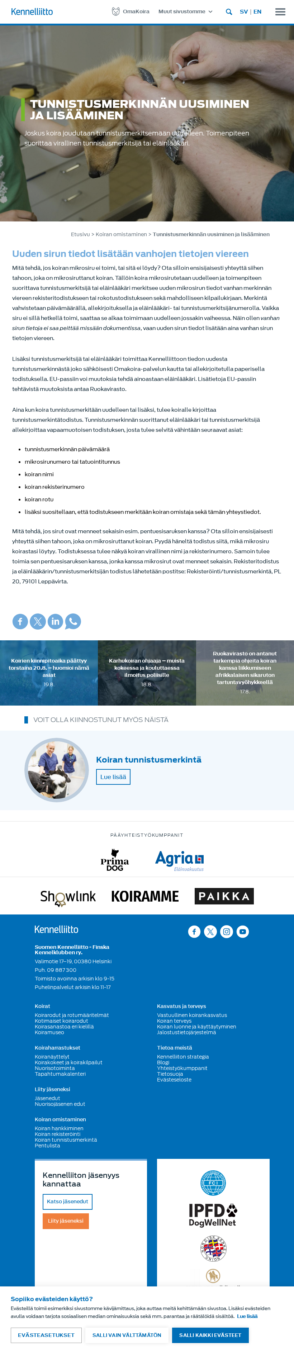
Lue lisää (113, 777)
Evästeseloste (174, 1080)
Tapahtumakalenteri (60, 1074)
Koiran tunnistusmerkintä (66, 1140)
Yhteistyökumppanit (182, 1068)
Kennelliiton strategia (183, 1057)
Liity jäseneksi (52, 1089)
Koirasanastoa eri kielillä (64, 1026)
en (257, 12)
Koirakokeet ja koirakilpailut (69, 1062)
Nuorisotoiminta (55, 1068)
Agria (179, 860)
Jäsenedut (47, 1098)
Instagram (226, 931)
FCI (213, 1183)
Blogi (163, 1062)
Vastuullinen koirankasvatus (192, 1015)
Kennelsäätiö (213, 1280)
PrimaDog (115, 860)
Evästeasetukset (46, 1335)
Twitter (38, 621)
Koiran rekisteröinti (57, 1134)
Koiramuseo (49, 1032)
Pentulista (47, 1145)
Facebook (20, 621)
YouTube (242, 931)
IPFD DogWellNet (213, 1215)
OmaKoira (136, 11)
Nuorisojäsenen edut (60, 1104)
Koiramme (145, 897)
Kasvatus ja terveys (181, 1006)
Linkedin (55, 621)
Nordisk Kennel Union (213, 1249)
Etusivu (80, 234)
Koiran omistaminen (121, 234)
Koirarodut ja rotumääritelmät (72, 1015)
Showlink (68, 897)
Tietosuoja (170, 1074)
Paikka (224, 897)
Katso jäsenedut (67, 1201)
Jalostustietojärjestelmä (186, 1032)
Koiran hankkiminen (59, 1128)
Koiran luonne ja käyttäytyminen (196, 1026)
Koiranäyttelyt (52, 1057)
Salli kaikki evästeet (210, 1335)
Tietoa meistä (174, 1048)
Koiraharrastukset (57, 1048)
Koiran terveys (174, 1021)
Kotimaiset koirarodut (61, 1021)
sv (244, 12)
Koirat (42, 1006)
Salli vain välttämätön (127, 1335)
